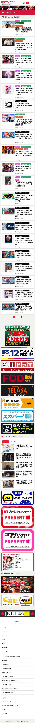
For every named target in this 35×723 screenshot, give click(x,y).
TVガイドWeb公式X (7, 692)
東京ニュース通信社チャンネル (10, 680)
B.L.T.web (4, 660)
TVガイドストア (6, 684)
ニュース (4, 635)
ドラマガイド (5, 631)
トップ (4, 627)
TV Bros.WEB (5, 664)
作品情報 (4, 647)
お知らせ (4, 698)
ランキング (5, 651)
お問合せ (4, 710)
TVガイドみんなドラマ (8, 676)
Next (32, 613)
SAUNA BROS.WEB (7, 672)
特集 (3, 639)
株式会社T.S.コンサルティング (10, 688)
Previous (2, 613)
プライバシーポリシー (8, 702)
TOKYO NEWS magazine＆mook (11, 656)
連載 (3, 643)
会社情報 (4, 714)
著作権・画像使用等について (10, 706)
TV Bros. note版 (6, 668)
